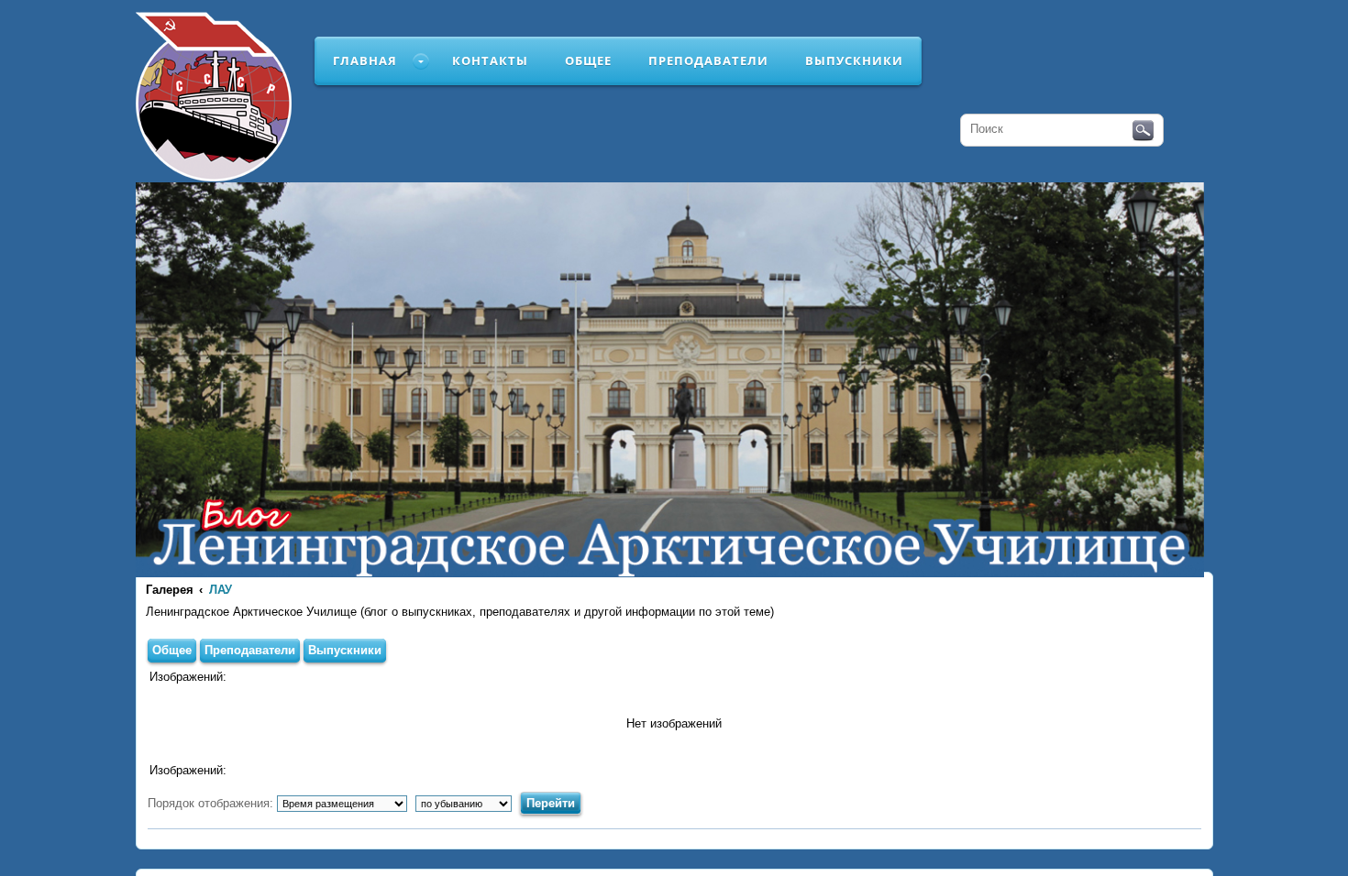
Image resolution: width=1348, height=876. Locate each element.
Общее (588, 60)
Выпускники (854, 60)
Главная (365, 60)
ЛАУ (220, 590)
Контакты (490, 60)
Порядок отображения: (212, 803)
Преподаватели (708, 60)
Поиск (1143, 131)
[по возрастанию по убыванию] (465, 803)
